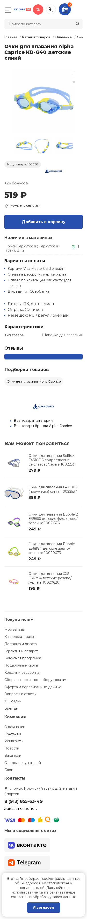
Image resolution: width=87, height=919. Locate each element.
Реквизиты (13, 741)
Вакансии (12, 755)
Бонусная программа (22, 658)
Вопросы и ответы (20, 694)
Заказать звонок (20, 808)
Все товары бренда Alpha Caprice (43, 426)
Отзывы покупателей (22, 763)
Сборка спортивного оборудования (35, 680)
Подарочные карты (21, 665)
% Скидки (13, 701)
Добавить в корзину (43, 222)
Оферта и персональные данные (32, 687)
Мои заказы (14, 629)
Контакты (12, 734)
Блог (8, 770)
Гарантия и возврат (21, 651)
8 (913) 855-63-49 (51, 9)
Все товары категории (33, 420)
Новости (11, 748)
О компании (14, 727)
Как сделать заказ (20, 637)
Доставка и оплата (20, 644)
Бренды (11, 708)
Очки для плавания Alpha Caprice (34, 381)
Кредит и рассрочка (22, 672)
